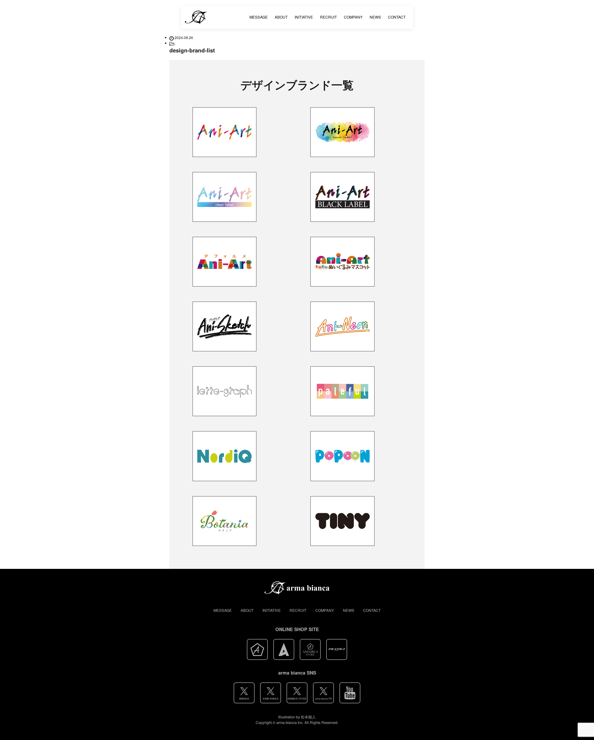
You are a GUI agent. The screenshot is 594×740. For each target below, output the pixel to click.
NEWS (375, 17)
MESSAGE (258, 17)
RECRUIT (328, 17)
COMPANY (353, 17)
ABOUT (281, 17)
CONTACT (397, 17)
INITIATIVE (304, 17)
